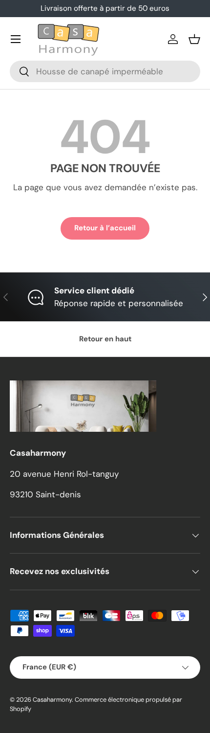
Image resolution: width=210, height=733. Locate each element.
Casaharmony (52, 699)
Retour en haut (105, 339)
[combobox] (105, 71)
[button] (194, 39)
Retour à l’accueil (105, 228)
